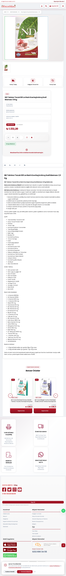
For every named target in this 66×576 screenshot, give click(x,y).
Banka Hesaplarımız (37, 521)
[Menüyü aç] (63, 6)
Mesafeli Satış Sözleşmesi (10, 524)
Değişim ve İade (36, 514)
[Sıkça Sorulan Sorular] (46, 546)
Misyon (5, 516)
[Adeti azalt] (8, 137)
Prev (10, 396)
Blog (15, 485)
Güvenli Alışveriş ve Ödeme (39, 519)
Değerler (5, 519)
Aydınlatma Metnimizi (15, 567)
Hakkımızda (6, 514)
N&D (7, 94)
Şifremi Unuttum (36, 536)
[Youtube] (20, 491)
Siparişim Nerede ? (59, 1)
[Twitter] (9, 491)
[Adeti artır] (17, 137)
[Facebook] (4, 491)
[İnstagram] (15, 491)
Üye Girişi (34, 531)
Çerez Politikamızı (55, 566)
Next (56, 396)
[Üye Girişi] (42, 6)
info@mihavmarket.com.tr (8, 1)
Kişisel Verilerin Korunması (10, 521)
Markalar (5, 526)
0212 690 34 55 (39, 551)
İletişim (34, 524)
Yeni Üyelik (35, 533)
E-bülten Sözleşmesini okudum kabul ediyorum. (16, 505)
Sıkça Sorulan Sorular (38, 516)
